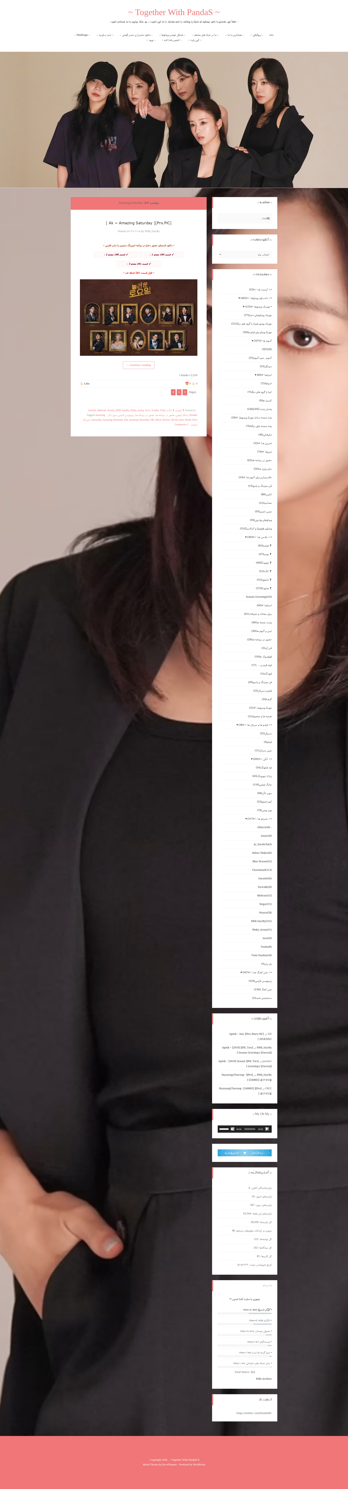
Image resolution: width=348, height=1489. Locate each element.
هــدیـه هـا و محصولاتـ (260, 716)
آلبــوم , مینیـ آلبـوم (260, 358)
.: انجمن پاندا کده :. (171, 40)
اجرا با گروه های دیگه (260, 392)
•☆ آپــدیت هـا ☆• (260, 289)
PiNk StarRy (122, 410)
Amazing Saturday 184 (115, 420)
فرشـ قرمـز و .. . (262, 665)
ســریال (266, 733)
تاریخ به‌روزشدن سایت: (260, 1265)
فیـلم (268, 742)
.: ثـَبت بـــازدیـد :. (105, 35)
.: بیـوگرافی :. (256, 35)
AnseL (266, 836)
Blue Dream (262, 861)
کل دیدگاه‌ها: (265, 1248)
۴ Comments (181, 425)
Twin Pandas (261, 955)
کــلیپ (266, 494)
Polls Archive (264, 1379)
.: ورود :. (151, 40)
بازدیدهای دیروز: (263, 1205)
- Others (264, 827)
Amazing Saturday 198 (141, 420)
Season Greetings (259, 597)
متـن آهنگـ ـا (263, 989)
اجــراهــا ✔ (264, 375)
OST (267, 349)
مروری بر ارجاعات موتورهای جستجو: (253, 1231)
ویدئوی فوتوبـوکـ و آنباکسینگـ (256, 528)
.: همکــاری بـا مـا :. (234, 35)
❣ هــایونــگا (264, 588)
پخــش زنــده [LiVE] (259, 409)
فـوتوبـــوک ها (263, 657)
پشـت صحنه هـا (262, 622)
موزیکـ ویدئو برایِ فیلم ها (257, 332)
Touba (155, 410)
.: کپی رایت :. (195, 40)
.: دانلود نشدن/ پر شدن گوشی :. (136, 35)
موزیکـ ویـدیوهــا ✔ (260, 708)
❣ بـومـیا (265, 554)
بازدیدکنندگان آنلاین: (261, 1188)
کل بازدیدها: (265, 1222)
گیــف (267, 699)
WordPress (199, 1465)
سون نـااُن (112, 415)
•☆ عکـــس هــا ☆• (259, 537)
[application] (245, 1129)
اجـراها (266, 383)
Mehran (101, 410)
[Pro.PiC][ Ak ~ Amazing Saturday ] (138, 223)
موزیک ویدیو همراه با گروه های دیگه (251, 324)
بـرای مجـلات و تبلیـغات (258, 614)
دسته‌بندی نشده (262, 998)
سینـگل (266, 366)
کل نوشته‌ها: (265, 1239)
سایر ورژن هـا (263, 469)
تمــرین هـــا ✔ (263, 443)
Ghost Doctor (162, 420)
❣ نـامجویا (264, 580)
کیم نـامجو (264, 802)
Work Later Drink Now (184, 420)
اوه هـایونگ (264, 767)
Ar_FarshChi (263, 844)
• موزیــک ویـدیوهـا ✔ (258, 307)
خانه (271, 35)
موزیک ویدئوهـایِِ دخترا (258, 315)
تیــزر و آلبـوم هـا (261, 631)
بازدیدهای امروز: (263, 1196)
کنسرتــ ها (265, 400)
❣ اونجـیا (180, 410)
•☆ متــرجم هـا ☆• (259, 819)
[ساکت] (232, 1129)
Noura (110, 410)
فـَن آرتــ (267, 648)
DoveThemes (169, 1465)
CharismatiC (262, 870)
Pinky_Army (137, 410)
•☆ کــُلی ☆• (262, 759)
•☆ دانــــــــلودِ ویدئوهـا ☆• (256, 298)
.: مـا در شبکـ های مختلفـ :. (205, 35)
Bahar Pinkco (262, 853)
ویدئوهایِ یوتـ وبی (261, 520)
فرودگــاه (266, 674)
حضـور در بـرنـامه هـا (165, 415)
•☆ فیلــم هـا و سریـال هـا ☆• (255, 725)
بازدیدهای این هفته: (261, 1214)
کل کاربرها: (266, 1256)
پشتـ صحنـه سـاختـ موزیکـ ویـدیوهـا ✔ (251, 418)
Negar (265, 904)
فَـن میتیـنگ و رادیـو (260, 486)
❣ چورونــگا (264, 563)
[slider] (224, 1128)
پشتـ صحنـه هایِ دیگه (259, 426)
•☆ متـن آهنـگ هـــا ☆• (257, 972)
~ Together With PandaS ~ (174, 13)
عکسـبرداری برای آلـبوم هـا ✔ (255, 477)
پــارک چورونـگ (262, 776)
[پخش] (267, 1129)
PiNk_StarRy (152, 231)
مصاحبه (265, 503)
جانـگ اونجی (182, 415)
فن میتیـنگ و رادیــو (260, 682)
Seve (147, 410)
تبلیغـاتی (265, 435)
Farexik (265, 887)
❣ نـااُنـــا (170, 410)
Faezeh (92, 410)
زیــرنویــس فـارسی (126, 415)
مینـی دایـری (263, 511)
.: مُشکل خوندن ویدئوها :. (172, 35)
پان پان (266, 964)
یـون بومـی (264, 810)
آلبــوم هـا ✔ (263, 341)
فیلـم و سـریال (262, 691)
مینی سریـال (263, 750)
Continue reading (138, 365)
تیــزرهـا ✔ (264, 452)
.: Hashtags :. (82, 35)
